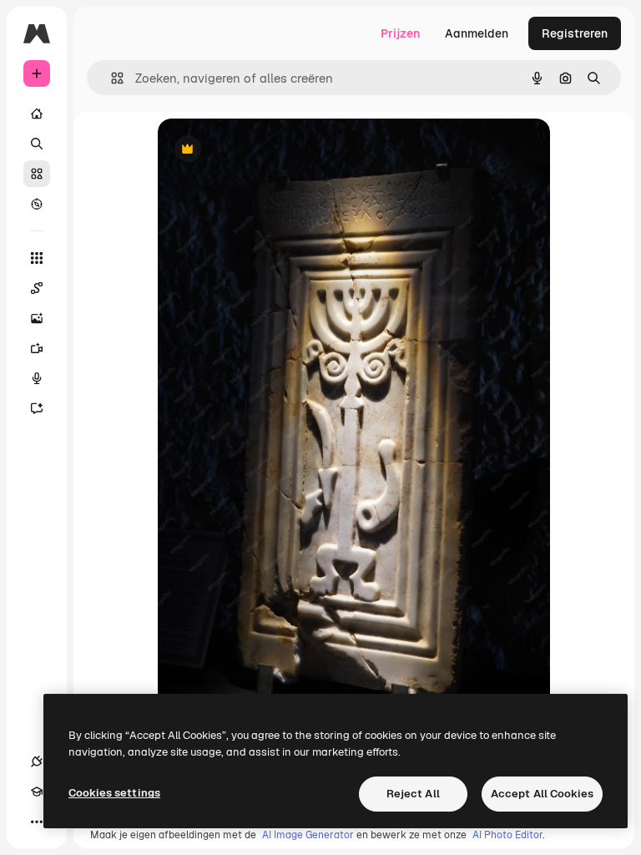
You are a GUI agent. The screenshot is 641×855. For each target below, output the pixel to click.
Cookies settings (114, 793)
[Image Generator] (36, 318)
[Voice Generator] (36, 378)
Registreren (575, 33)
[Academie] (36, 791)
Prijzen (400, 33)
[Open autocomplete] (111, 78)
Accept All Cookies (542, 794)
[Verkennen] (36, 203)
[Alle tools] (36, 258)
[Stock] (36, 173)
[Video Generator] (36, 348)
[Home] (36, 113)
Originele (267, 150)
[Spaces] (36, 288)
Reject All (413, 794)
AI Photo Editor (507, 835)
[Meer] (36, 821)
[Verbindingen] (36, 761)
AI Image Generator (308, 835)
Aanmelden (476, 33)
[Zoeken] (36, 143)
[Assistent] (36, 408)
